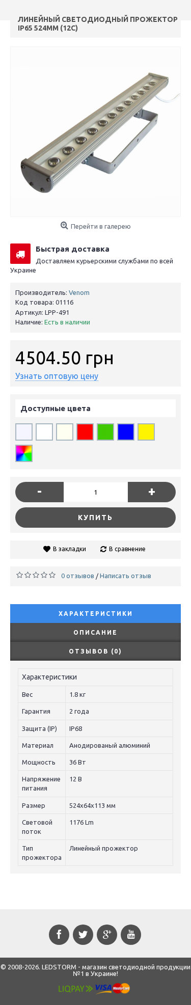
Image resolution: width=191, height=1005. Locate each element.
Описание (95, 632)
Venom (79, 292)
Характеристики (96, 613)
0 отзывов (77, 575)
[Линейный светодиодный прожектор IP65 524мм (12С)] (95, 131)
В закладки (69, 549)
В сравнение (127, 549)
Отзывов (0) (95, 651)
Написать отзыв (125, 575)
